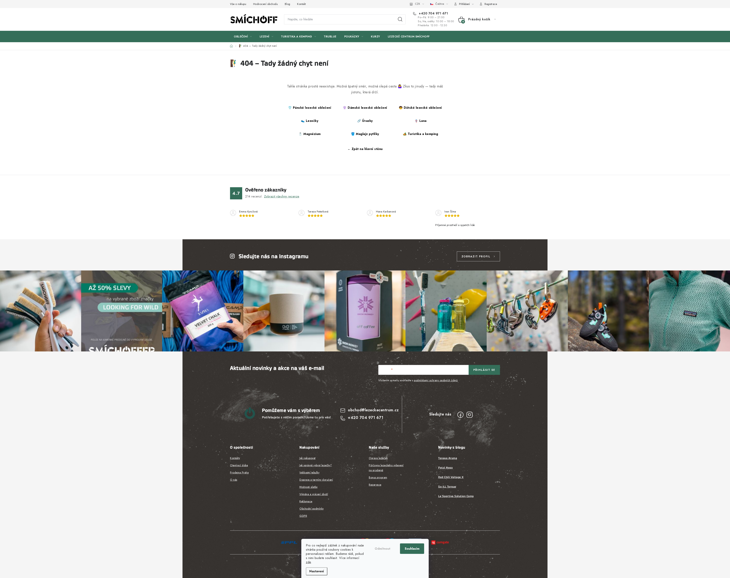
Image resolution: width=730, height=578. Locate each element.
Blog (287, 4)
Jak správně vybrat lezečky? (315, 465)
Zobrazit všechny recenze (281, 196)
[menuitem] (243, 36)
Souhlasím (412, 548)
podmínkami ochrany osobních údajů (436, 380)
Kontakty (235, 458)
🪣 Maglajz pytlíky (365, 134)
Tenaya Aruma (447, 458)
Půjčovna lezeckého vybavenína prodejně (386, 467)
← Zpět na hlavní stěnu (365, 149)
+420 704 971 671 (433, 13)
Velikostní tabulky (309, 472)
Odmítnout (382, 548)
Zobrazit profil (476, 256)
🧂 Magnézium (309, 134)
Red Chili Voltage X (451, 477)
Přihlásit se (484, 370)
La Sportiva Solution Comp (456, 496)
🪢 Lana (420, 121)
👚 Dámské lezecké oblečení (365, 107)
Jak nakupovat (307, 458)
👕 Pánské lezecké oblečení (309, 107)
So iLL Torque (447, 486)
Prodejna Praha (239, 472)
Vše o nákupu (238, 4)
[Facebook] (460, 415)
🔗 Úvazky (365, 121)
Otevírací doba (239, 465)
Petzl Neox (445, 467)
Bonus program (378, 477)
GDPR (303, 516)
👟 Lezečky (309, 121)
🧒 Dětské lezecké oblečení (420, 107)
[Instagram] (470, 415)
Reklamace (305, 501)
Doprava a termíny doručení (316, 480)
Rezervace (375, 485)
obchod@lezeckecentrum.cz (373, 410)
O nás (233, 480)
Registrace (491, 4)
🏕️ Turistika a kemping (420, 134)
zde (308, 562)
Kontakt (301, 4)
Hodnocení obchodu (265, 4)
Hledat (400, 19)
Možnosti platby (308, 487)
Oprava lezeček (378, 458)
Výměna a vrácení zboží (313, 494)
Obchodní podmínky (311, 509)
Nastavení (316, 571)
